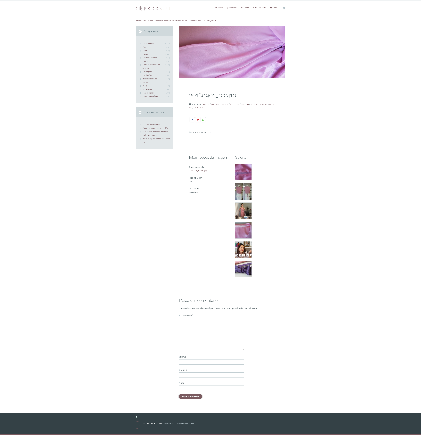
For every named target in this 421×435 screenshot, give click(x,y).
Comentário (187, 315)
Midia (274, 7)
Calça (145, 47)
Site (182, 382)
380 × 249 (245, 104)
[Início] (139, 423)
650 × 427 (254, 104)
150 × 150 (206, 104)
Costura (146, 54)
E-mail (184, 369)
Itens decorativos (150, 79)
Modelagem (147, 89)
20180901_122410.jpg (198, 170)
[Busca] (282, 5)
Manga (145, 82)
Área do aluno (260, 7)
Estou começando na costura (151, 66)
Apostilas (232, 7)
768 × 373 (224, 104)
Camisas (146, 50)
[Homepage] (153, 8)
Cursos (246, 7)
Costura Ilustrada (150, 58)
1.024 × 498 (234, 104)
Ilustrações (147, 72)
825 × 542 (264, 104)
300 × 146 (215, 104)
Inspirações (147, 75)
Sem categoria (148, 93)
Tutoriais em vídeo (150, 96)
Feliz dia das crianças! (152, 124)
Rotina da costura (150, 135)
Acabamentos (148, 43)
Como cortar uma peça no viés (155, 128)
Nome (183, 356)
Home (220, 7)
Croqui (145, 61)
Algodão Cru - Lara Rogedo (152, 423)
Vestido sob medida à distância (155, 131)
